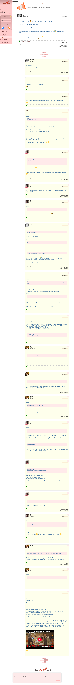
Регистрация (4, 31)
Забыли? (6, 24)
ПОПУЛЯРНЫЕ (23, 12)
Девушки (3, 32)
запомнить (3, 23)
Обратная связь (5, 42)
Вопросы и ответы (5, 40)
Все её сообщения (64, 45)
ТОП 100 (3, 35)
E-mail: (2, 18)
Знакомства (2, 7)
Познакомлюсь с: (2, 8)
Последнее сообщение (26, 41)
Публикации (4, 39)
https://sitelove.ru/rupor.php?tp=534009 (61, 42)
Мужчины (4, 34)
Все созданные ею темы (63, 46)
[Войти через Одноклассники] (9, 28)
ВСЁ (18, 12)
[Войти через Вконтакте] (3, 28)
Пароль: (2, 20)
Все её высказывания (64, 72)
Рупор (3, 37)
